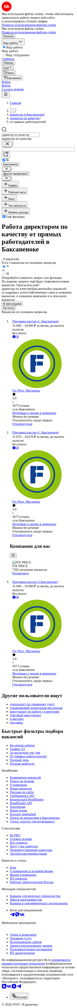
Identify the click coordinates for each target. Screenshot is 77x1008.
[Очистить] (7, 144)
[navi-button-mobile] (6, 94)
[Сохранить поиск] (6, 154)
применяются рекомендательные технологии (36, 961)
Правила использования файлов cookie (29, 32)
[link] (9, 72)
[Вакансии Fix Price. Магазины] (42, 364)
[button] (6, 82)
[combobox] (21, 135)
